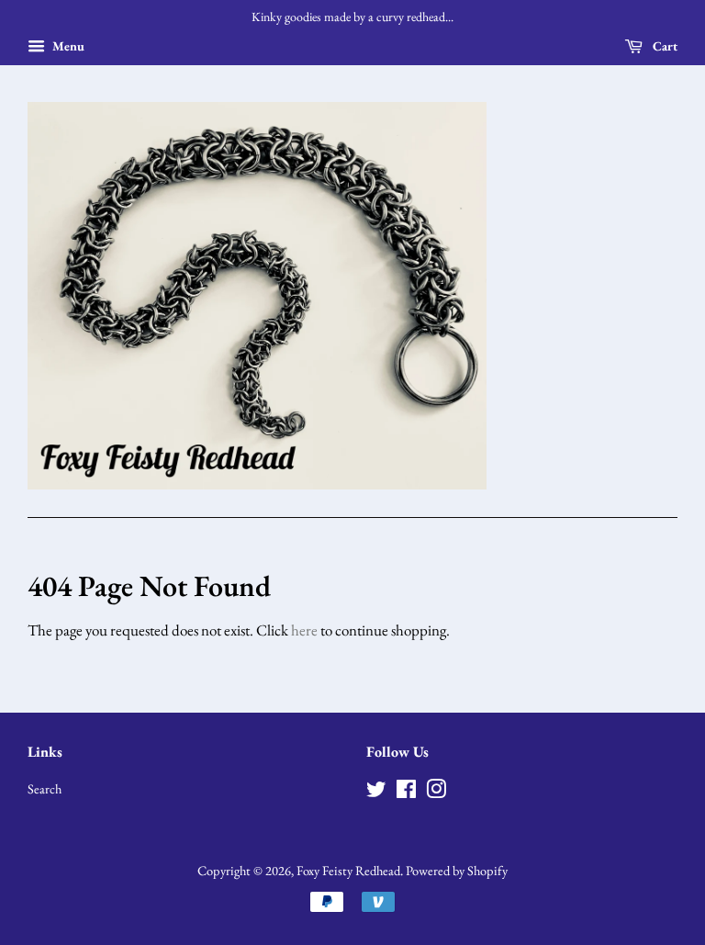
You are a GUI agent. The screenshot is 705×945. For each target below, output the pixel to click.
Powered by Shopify (457, 870)
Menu (67, 46)
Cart (663, 46)
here (304, 630)
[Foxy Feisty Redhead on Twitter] (376, 792)
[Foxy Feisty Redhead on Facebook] (406, 792)
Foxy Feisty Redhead (348, 870)
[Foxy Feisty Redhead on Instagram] (436, 792)
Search (45, 788)
